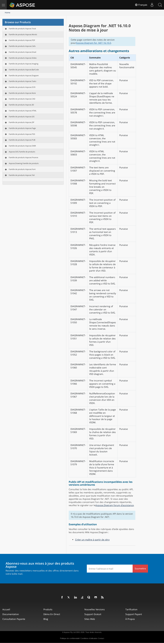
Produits (47, 609)
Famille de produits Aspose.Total (22, 28)
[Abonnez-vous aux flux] (102, 597)
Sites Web (89, 618)
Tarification (131, 609)
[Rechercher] (160, 5)
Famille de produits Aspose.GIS (21, 116)
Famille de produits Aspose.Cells (22, 46)
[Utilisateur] (152, 5)
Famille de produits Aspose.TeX (22, 175)
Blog (45, 618)
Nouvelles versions (94, 609)
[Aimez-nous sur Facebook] (62, 597)
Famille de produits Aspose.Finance (23, 157)
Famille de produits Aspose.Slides (23, 58)
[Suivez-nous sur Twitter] (69, 597)
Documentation (10, 614)
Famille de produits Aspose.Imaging (23, 63)
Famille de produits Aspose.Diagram (24, 75)
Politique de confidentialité (70, 638)
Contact (101, 638)
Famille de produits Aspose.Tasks (22, 81)
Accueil (6, 609)
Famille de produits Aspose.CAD (22, 99)
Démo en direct (51, 614)
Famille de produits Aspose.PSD (22, 134)
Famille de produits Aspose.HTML (23, 110)
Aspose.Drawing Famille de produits (24, 163)
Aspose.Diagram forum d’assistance (114, 505)
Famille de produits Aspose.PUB (22, 140)
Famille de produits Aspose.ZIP (21, 122)
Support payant (133, 614)
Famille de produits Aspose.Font (22, 169)
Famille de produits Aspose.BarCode (24, 69)
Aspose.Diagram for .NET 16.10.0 (93, 42)
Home (7, 12)
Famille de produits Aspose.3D (21, 104)
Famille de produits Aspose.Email (22, 52)
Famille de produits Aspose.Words (23, 34)
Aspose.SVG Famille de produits (22, 151)
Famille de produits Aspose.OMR (22, 146)
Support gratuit (92, 614)
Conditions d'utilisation (88, 638)
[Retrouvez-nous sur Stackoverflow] (82, 597)
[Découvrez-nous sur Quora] (89, 597)
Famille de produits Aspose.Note (22, 93)
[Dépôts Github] (96, 597)
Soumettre (140, 568)
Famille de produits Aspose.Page (22, 128)
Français (142, 5)
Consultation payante (13, 618)
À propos (130, 618)
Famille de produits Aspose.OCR (22, 87)
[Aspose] (22, 5)
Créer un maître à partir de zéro (92, 539)
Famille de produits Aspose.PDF (22, 40)
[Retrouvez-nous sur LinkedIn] (76, 597)
